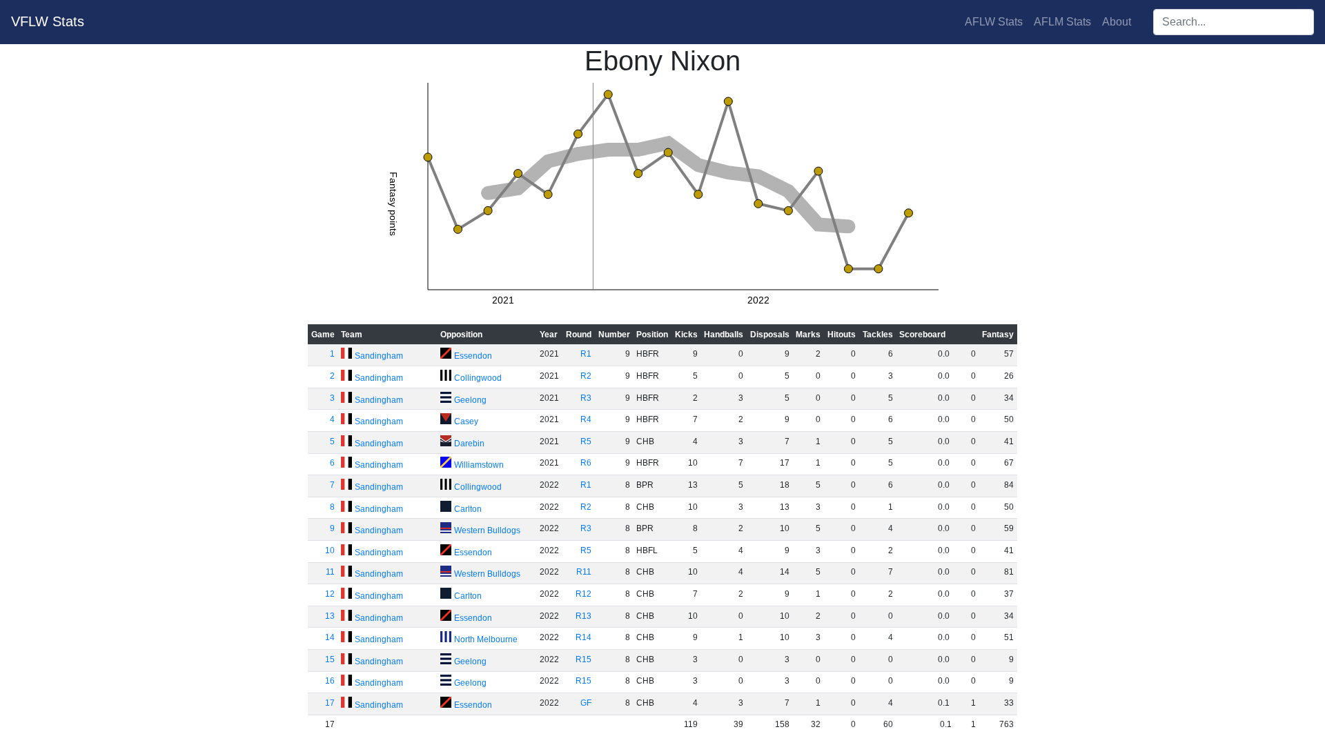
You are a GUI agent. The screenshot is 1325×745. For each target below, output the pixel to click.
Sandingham (379, 356)
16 (330, 681)
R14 (583, 637)
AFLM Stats (1062, 22)
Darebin (469, 443)
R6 (585, 463)
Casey (466, 421)
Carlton (468, 509)
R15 (583, 659)
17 (330, 703)
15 (330, 659)
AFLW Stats (994, 22)
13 (330, 616)
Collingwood (478, 378)
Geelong (470, 400)
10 (330, 550)
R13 (583, 616)
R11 (583, 572)
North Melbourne (486, 639)
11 (330, 572)
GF (585, 703)
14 (330, 637)
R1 (585, 354)
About (1116, 22)
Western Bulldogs (487, 530)
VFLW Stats (47, 21)
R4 (585, 419)
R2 (585, 376)
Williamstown (479, 465)
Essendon (473, 356)
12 (330, 594)
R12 (583, 594)
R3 (585, 398)
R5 (585, 441)
